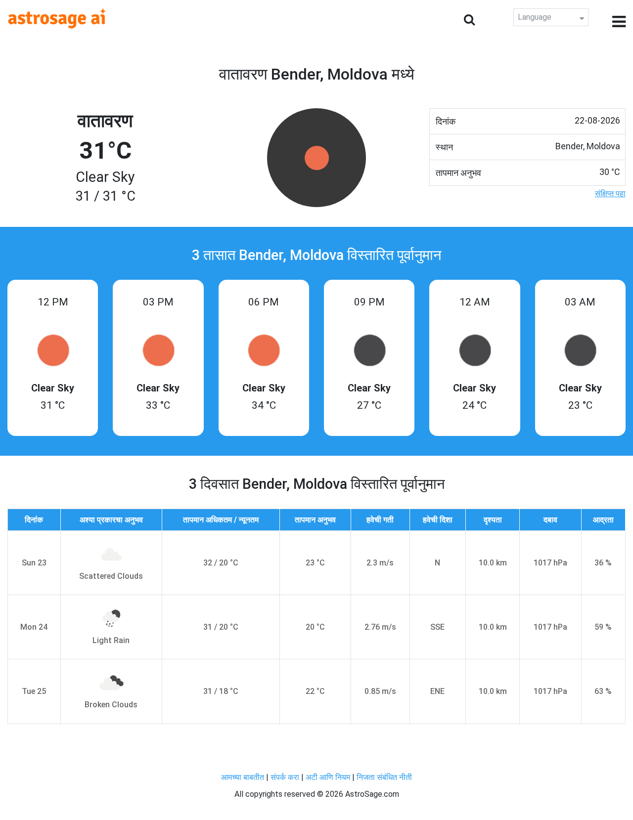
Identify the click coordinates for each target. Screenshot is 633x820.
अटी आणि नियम (328, 777)
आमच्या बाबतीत (243, 777)
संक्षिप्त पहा (610, 193)
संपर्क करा (286, 777)
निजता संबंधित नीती (384, 777)
